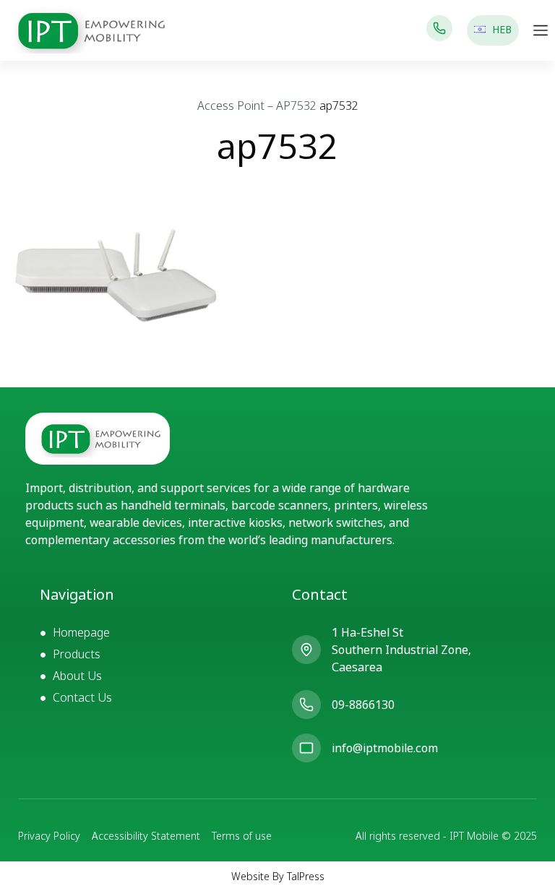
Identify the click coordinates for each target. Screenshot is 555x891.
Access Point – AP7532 (257, 105)
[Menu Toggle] (540, 30)
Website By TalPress (277, 876)
